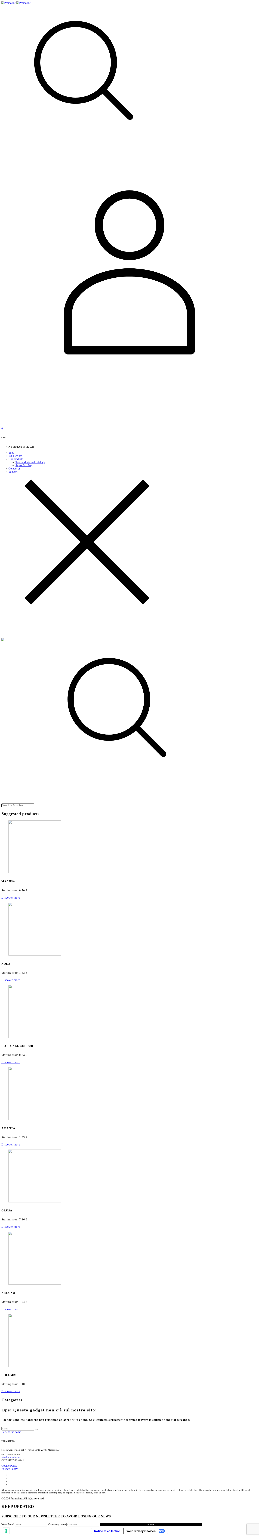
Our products (15, 458)
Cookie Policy (9, 1465)
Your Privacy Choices (141, 1531)
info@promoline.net (11, 1457)
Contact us (14, 468)
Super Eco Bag (24, 465)
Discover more (10, 897)
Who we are (15, 455)
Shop (11, 452)
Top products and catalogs (30, 462)
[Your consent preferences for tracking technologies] (6, 1530)
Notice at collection (107, 1531)
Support (12, 471)
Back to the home (11, 1431)
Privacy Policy (9, 1468)
